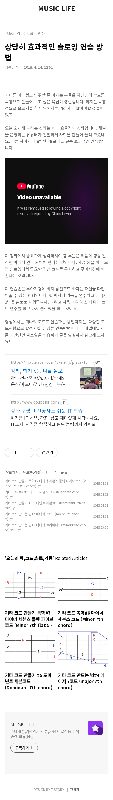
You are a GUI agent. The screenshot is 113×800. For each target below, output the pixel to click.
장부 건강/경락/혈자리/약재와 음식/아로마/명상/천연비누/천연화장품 (39, 381)
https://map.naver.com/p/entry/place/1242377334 (51, 362)
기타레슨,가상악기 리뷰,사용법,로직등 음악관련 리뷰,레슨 (45, 734)
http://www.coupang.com (35, 402)
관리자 (74, 789)
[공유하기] (21, 452)
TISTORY (57, 789)
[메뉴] (8, 8)
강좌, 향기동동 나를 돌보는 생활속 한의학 (39, 370)
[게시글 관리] (28, 452)
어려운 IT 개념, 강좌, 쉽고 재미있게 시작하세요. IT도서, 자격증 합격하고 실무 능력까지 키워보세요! (55, 421)
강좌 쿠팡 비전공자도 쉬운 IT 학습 (47, 410)
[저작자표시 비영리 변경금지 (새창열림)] (65, 452)
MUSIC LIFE (56, 8)
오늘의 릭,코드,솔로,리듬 (23, 472)
